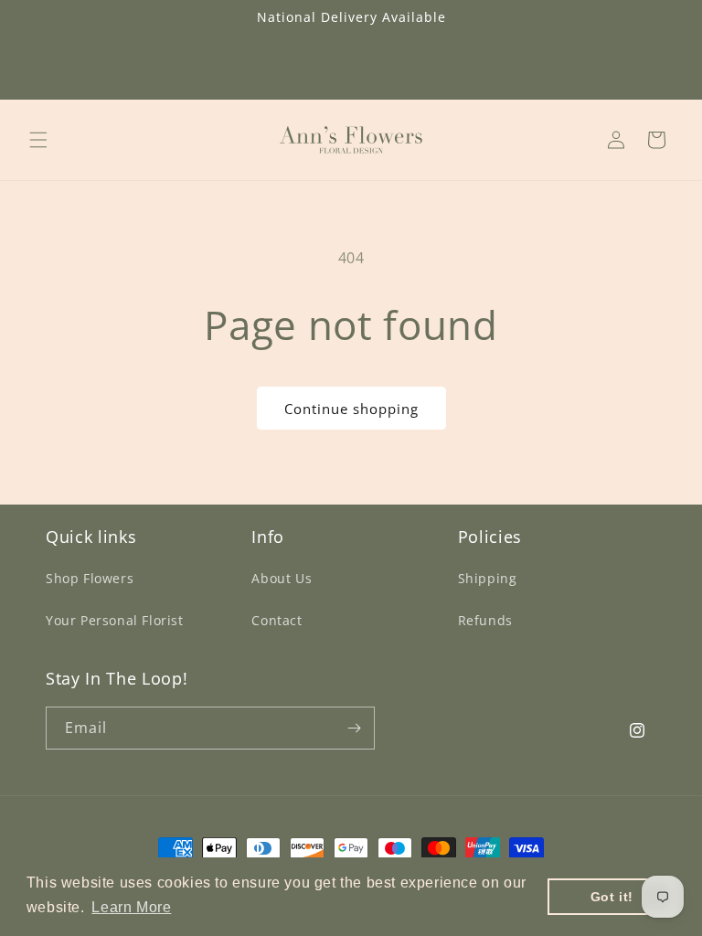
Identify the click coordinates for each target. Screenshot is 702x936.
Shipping (487, 578)
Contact (276, 620)
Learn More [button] (131, 907)
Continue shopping (351, 408)
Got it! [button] (611, 896)
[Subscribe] (354, 728)
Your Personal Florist (115, 620)
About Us (281, 578)
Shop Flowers (89, 578)
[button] (38, 140)
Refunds (485, 620)
